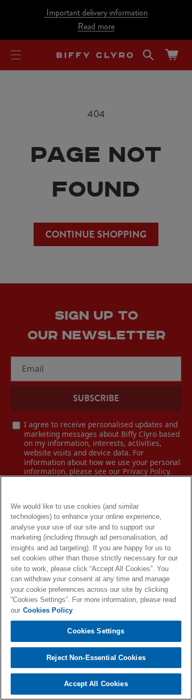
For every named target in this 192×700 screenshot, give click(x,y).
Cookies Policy (48, 610)
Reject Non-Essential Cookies (96, 658)
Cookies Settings (95, 631)
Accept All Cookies (95, 684)
